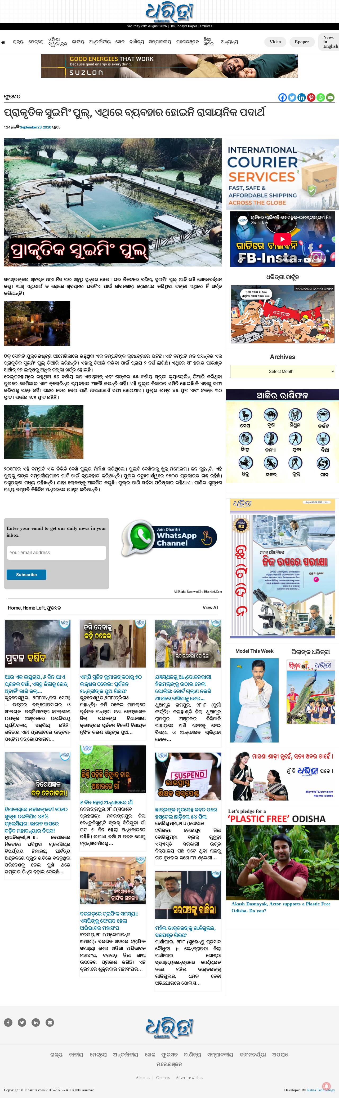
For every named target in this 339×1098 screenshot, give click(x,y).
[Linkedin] (301, 97)
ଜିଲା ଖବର (209, 42)
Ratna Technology (321, 1090)
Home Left (34, 608)
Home (14, 608)
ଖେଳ (119, 41)
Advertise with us (189, 1078)
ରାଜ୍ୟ (18, 41)
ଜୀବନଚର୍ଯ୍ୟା (253, 1054)
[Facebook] (282, 97)
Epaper (302, 41)
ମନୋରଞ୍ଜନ (187, 41)
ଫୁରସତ (12, 96)
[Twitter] (292, 97)
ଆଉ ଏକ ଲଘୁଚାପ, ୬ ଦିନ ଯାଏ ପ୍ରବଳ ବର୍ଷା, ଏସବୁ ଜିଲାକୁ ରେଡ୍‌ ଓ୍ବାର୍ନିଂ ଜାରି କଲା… (36, 684)
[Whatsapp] (320, 97)
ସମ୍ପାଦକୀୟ (160, 41)
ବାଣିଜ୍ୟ (137, 41)
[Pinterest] (311, 97)
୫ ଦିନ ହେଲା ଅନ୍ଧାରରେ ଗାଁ (106, 802)
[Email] (330, 97)
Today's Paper (186, 26)
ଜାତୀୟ (78, 41)
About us (143, 1078)
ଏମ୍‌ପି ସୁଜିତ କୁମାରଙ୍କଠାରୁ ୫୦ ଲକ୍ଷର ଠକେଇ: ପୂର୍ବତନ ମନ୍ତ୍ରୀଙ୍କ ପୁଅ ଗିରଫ (111, 684)
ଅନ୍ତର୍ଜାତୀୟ (100, 41)
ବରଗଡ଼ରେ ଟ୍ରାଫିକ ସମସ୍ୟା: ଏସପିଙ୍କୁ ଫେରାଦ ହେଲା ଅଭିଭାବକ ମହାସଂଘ (109, 920)
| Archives (205, 26)
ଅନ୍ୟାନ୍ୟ (229, 41)
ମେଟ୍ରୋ (36, 41)
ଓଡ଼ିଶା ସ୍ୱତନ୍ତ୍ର (57, 42)
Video (275, 41)
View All (210, 607)
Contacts (163, 1078)
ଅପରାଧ (280, 1054)
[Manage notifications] (326, 1086)
